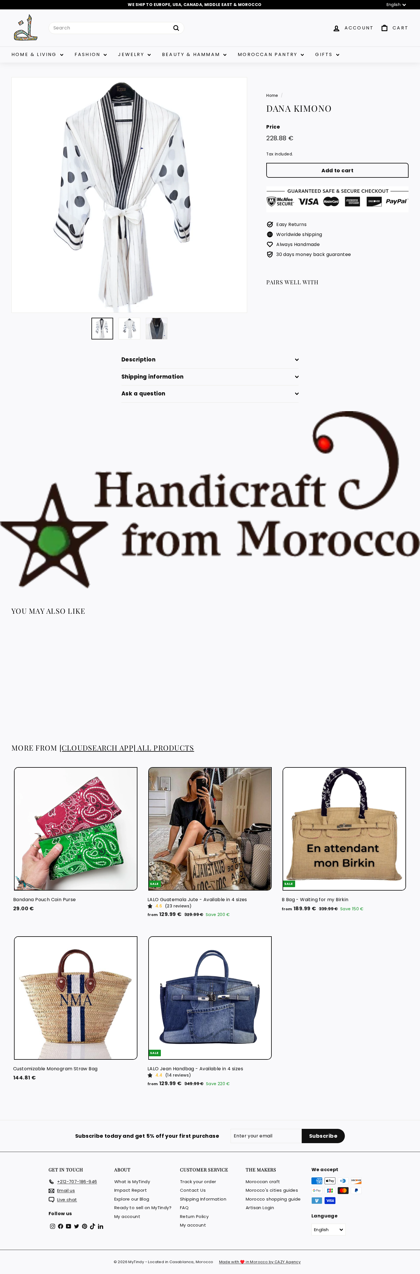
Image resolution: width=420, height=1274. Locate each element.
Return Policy (194, 1216)
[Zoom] (129, 195)
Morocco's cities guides (272, 1190)
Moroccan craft (263, 1182)
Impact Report (130, 1190)
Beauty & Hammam (192, 54)
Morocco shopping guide (273, 1199)
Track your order (198, 1182)
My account (127, 1216)
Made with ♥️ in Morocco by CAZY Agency (260, 1262)
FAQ (184, 1208)
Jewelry (132, 54)
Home (272, 95)
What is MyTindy (132, 1182)
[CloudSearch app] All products (126, 747)
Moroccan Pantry (268, 54)
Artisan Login (260, 1208)
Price (273, 126)
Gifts (325, 54)
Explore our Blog (131, 1199)
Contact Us (193, 1190)
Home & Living (35, 54)
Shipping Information (203, 1199)
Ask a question (143, 393)
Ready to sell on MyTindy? (142, 1208)
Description (138, 359)
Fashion (89, 54)
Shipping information (152, 377)
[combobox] (116, 28)
